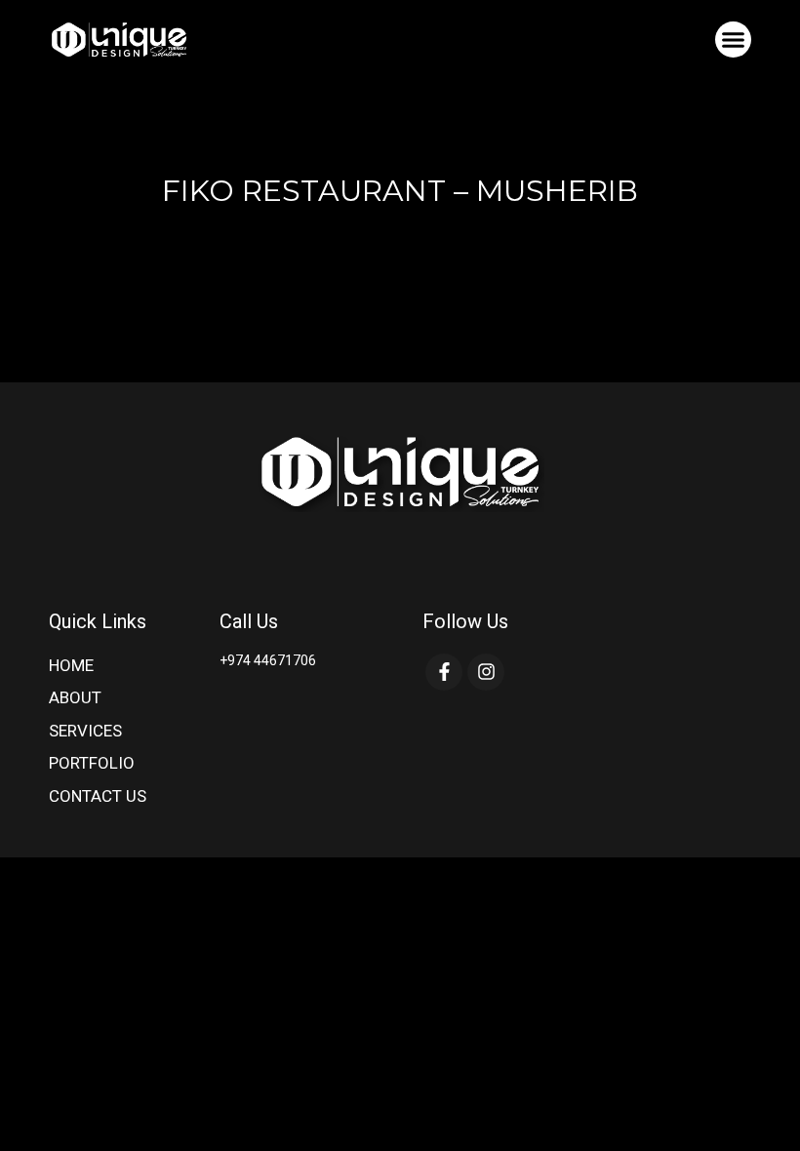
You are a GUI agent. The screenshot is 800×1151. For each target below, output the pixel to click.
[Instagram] (485, 672)
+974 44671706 (268, 660)
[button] (733, 40)
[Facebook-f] (443, 672)
